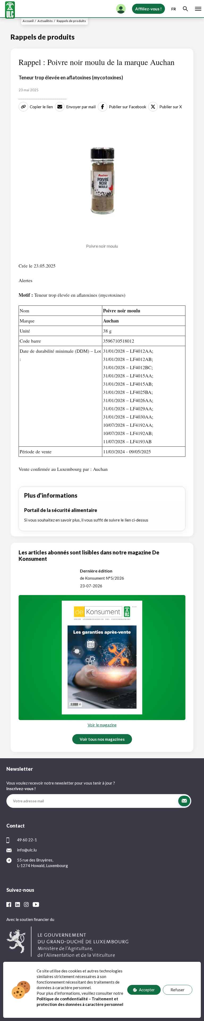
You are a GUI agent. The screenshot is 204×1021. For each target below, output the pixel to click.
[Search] (185, 9)
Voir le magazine (102, 724)
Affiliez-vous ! (148, 8)
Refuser (178, 989)
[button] (184, 801)
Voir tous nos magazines (102, 739)
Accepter (147, 989)
